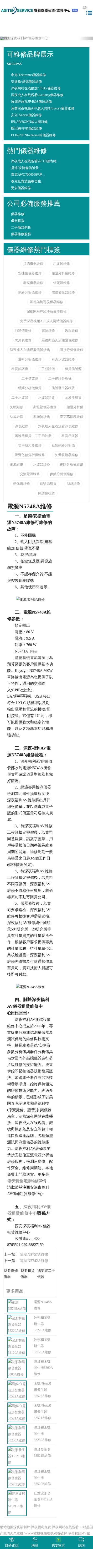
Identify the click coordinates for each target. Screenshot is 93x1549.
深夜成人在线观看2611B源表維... (35, 161)
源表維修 (21, 426)
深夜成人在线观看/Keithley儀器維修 (37, 95)
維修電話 (11, 1545)
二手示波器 (19, 397)
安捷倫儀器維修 (29, 273)
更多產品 (13, 1291)
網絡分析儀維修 (29, 292)
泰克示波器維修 (63, 359)
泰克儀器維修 (33, 283)
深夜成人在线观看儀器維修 (30, 350)
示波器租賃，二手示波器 (33, 436)
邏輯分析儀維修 (29, 359)
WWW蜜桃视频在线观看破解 (45, 1533)
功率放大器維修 (29, 445)
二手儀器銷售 (21, 227)
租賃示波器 (70, 436)
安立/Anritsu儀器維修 (26, 115)
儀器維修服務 (21, 234)
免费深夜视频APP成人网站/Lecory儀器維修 (42, 108)
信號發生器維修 (63, 292)
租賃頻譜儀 (19, 369)
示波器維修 (61, 264)
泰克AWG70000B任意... (28, 174)
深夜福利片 (21, 1527)
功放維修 (16, 417)
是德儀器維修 (33, 264)
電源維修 (48, 330)
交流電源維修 (30, 474)
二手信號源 (29, 378)
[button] (7, 38)
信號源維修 (61, 283)
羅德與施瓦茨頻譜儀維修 (59, 340)
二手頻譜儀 (46, 369)
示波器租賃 (46, 397)
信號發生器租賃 (63, 388)
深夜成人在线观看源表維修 (58, 426)
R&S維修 (73, 483)
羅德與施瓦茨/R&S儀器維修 (31, 101)
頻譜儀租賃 (46, 493)
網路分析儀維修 (71, 464)
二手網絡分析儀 (60, 378)
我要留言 (58, 1545)
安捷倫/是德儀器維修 (26, 81)
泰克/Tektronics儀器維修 (28, 75)
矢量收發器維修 (66, 455)
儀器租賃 (17, 221)
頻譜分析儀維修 (63, 273)
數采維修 (71, 330)
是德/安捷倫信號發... (26, 168)
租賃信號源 (73, 369)
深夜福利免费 (41, 1527)
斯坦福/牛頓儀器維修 (26, 128)
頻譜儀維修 (23, 330)
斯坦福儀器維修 (45, 407)
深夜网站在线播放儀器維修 (46, 311)
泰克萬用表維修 (71, 417)
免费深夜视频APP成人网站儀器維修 (46, 321)
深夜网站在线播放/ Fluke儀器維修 (36, 88)
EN (85, 7)
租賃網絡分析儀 (63, 445)
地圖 (34, 1545)
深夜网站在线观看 (65, 1527)
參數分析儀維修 (61, 474)
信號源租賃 (48, 483)
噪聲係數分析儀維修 (30, 455)
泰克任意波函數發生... (27, 181)
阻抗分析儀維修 (71, 350)
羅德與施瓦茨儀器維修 (46, 302)
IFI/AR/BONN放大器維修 (29, 122)
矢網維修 (16, 407)
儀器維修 (17, 214)
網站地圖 (6, 1527)
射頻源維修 (41, 417)
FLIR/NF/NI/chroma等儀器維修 (33, 135)
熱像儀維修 (21, 483)
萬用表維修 (23, 340)
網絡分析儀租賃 (29, 388)
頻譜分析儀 (75, 407)
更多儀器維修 (21, 188)
